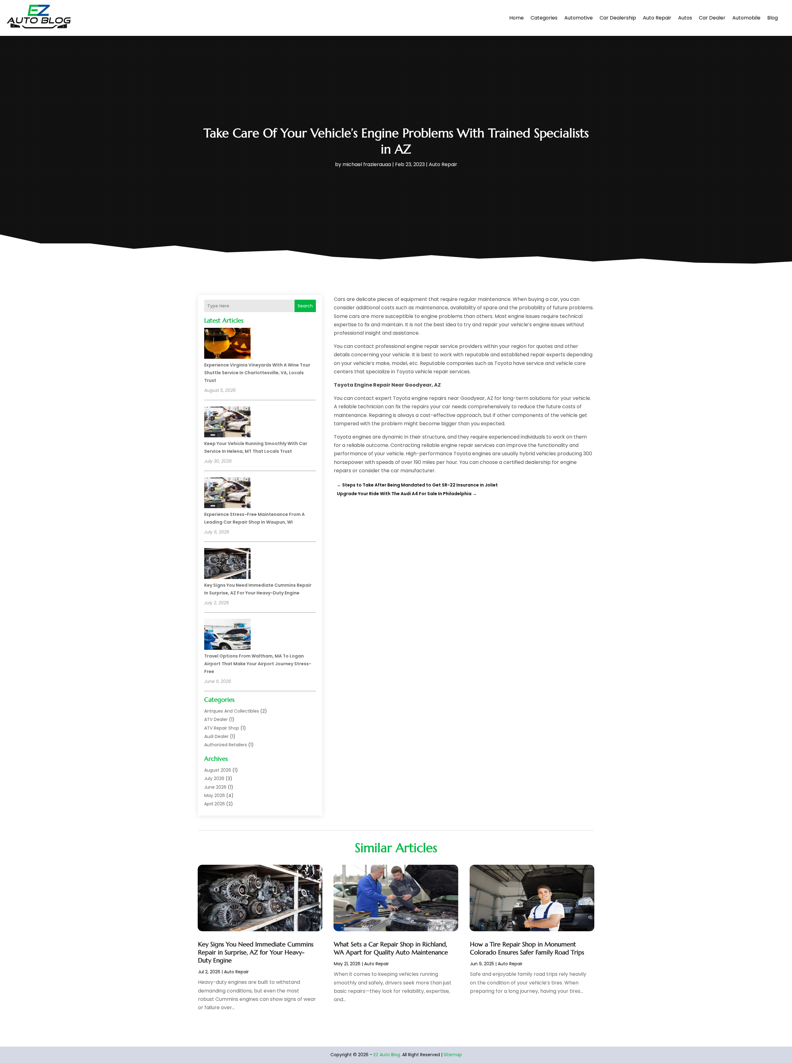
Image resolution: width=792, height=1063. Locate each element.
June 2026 (215, 787)
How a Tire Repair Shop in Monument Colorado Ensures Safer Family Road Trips (527, 948)
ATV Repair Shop (221, 728)
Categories (544, 17)
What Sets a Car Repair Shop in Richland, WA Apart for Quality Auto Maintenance (391, 948)
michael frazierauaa (366, 164)
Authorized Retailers (225, 745)
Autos (685, 17)
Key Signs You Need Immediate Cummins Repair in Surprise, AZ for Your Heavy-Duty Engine (255, 952)
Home (516, 17)
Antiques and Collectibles (231, 711)
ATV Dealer (216, 719)
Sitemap (453, 1055)
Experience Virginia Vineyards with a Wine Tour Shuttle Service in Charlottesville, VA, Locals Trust (257, 373)
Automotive (578, 17)
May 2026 (214, 795)
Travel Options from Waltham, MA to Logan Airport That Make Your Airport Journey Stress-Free (257, 664)
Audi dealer (216, 736)
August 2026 (217, 770)
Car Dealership (618, 17)
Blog (772, 17)
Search (305, 306)
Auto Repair (657, 17)
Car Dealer (712, 17)
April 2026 (214, 804)
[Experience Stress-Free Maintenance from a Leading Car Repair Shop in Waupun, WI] (227, 493)
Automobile (746, 17)
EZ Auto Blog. (387, 1055)
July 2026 (214, 778)
